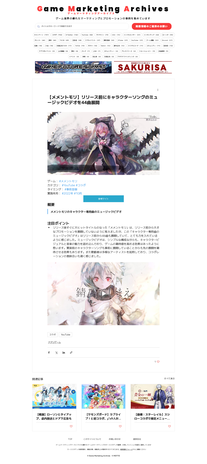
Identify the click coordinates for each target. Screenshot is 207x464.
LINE (97, 51)
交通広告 (110, 56)
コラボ (58, 34)
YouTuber (138, 40)
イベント (75, 56)
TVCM (65, 40)
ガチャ (93, 45)
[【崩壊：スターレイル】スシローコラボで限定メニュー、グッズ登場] (153, 396)
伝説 (39, 45)
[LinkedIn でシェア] (63, 352)
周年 (53, 40)
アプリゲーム (54, 342)
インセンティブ (152, 34)
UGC (117, 34)
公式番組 (64, 51)
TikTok (80, 45)
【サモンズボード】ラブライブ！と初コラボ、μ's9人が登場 (103, 416)
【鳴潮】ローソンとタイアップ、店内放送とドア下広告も (54, 416)
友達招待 (164, 51)
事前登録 (110, 40)
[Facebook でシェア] (48, 352)
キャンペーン (42, 34)
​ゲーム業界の (64, 18)
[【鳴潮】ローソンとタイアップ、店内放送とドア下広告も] (54, 396)
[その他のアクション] (158, 90)
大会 (50, 45)
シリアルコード (136, 45)
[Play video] (103, 293)
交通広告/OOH (65, 45)
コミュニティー (112, 51)
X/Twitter (73, 34)
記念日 (169, 45)
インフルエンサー (133, 34)
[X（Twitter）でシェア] (56, 352)
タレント (41, 40)
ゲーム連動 (153, 40)
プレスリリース (130, 51)
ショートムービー (148, 51)
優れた (76, 18)
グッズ (87, 51)
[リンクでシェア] (71, 352)
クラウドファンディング (128, 56)
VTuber (124, 40)
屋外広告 (120, 45)
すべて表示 (169, 378)
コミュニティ (154, 45)
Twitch (106, 45)
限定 (75, 51)
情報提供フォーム (126, 449)
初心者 (98, 56)
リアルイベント (93, 40)
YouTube (88, 34)
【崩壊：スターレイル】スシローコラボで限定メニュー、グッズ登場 (152, 416)
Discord (168, 40)
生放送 (77, 40)
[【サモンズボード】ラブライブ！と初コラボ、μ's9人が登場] (103, 396)
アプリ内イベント (48, 51)
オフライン (103, 34)
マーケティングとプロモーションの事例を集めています (115, 18)
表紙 (86, 56)
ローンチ (168, 34)
